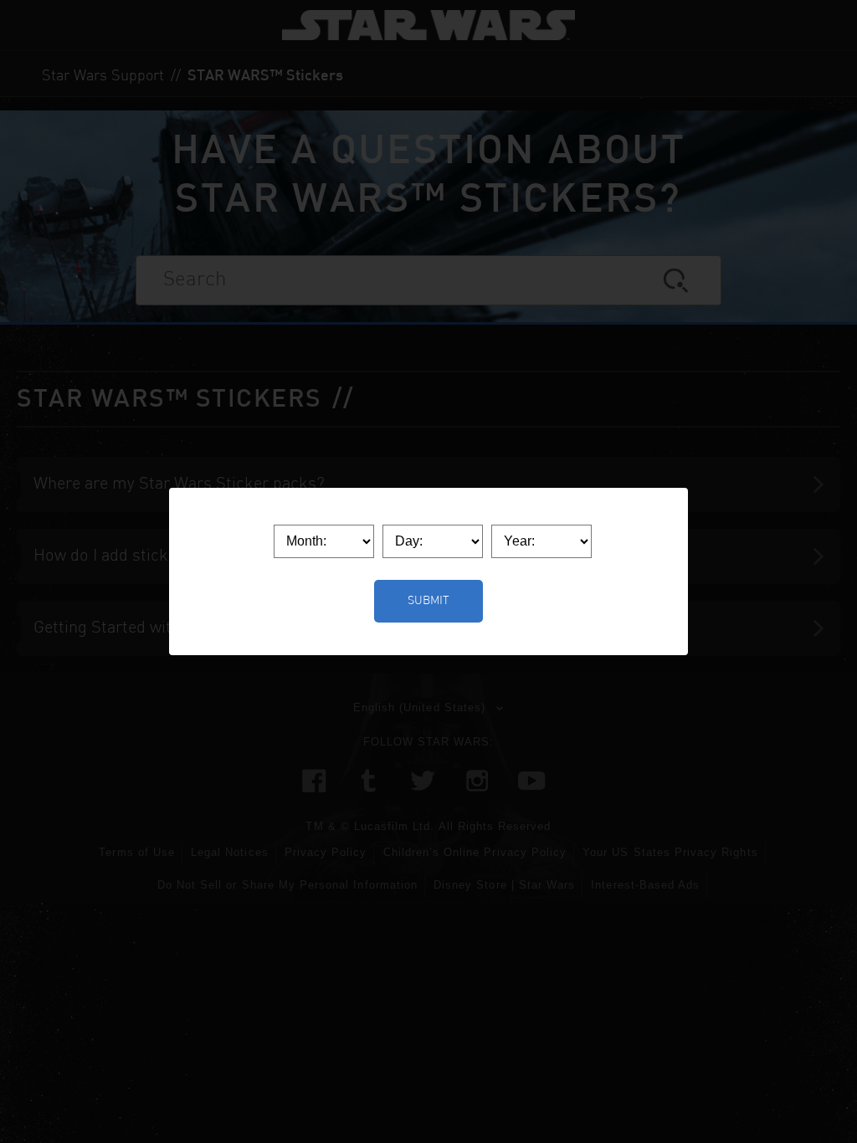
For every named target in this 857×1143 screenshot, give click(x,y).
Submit (428, 601)
